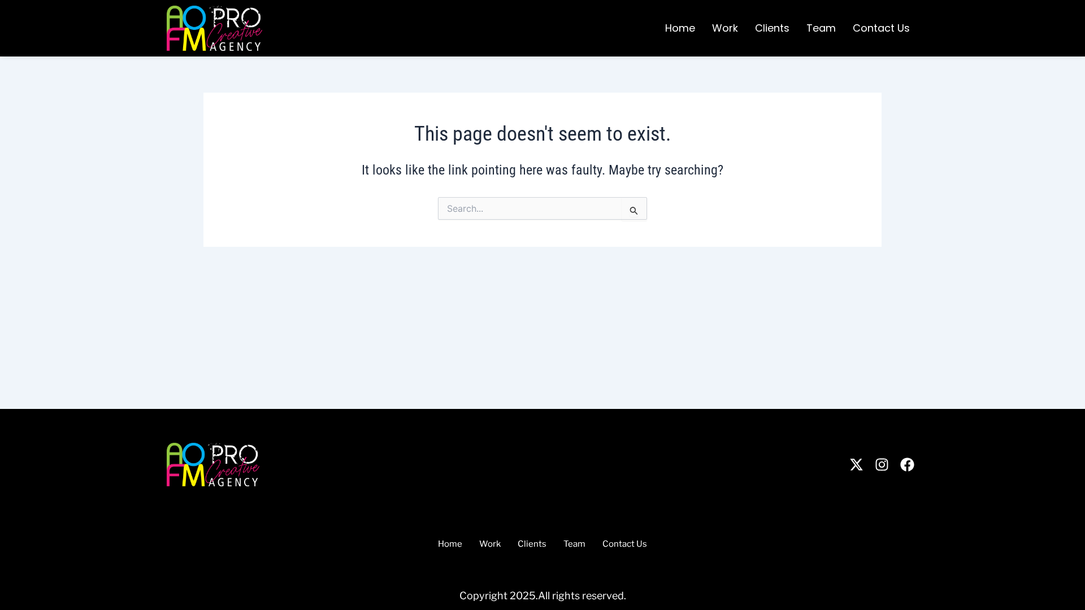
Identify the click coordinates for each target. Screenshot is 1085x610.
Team (821, 28)
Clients (772, 28)
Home (680, 28)
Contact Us (881, 28)
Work (725, 28)
